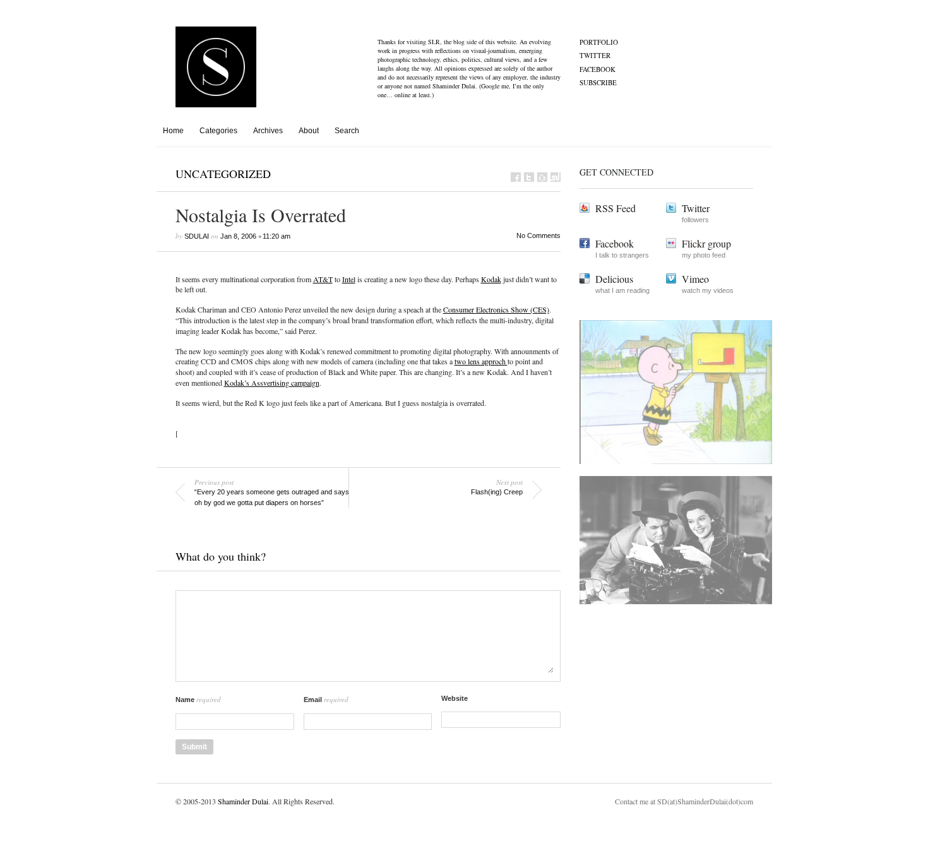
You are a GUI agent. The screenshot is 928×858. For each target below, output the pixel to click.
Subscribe (598, 82)
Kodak (491, 279)
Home (173, 130)
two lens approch (481, 361)
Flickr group (706, 243)
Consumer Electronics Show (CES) (496, 309)
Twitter (595, 55)
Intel (348, 279)
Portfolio (599, 42)
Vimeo (695, 278)
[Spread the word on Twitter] (529, 177)
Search (347, 130)
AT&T (323, 279)
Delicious (614, 278)
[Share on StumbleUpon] (555, 177)
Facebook (598, 69)
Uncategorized (223, 173)
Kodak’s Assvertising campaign (271, 383)
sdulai (196, 236)
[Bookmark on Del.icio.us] (542, 177)
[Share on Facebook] (516, 177)
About (309, 130)
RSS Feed (615, 208)
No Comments (538, 235)
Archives (268, 130)
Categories (218, 130)
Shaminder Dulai (243, 801)
